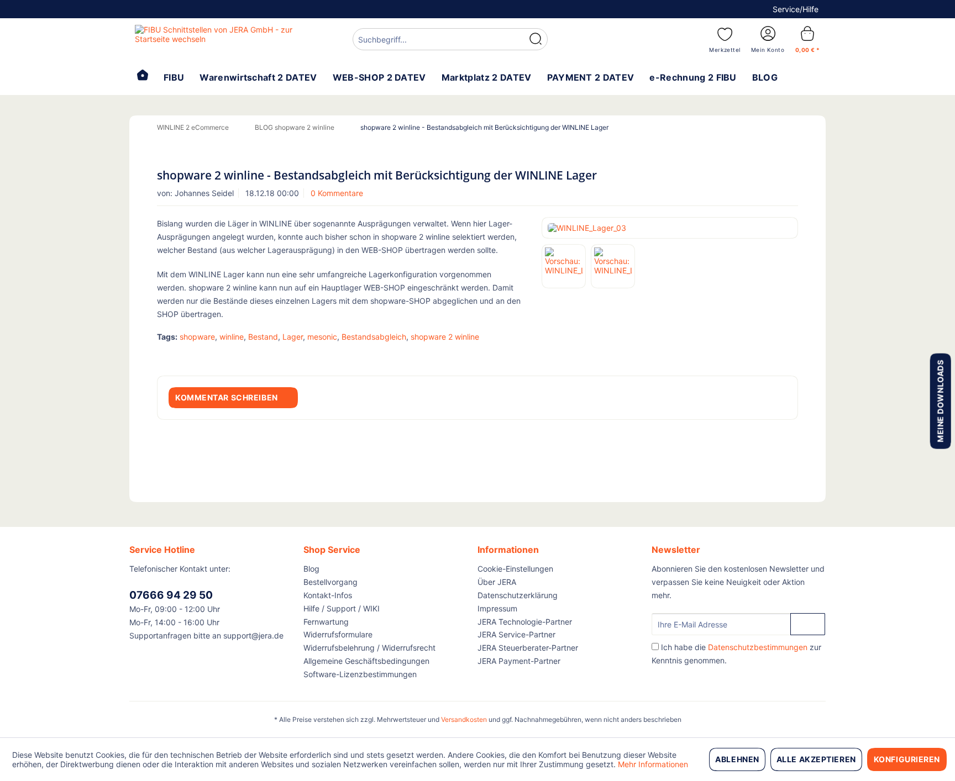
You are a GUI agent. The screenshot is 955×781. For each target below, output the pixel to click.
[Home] (142, 76)
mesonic (322, 336)
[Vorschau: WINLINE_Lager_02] (613, 266)
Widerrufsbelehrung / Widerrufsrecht (369, 647)
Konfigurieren (907, 759)
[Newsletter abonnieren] (807, 624)
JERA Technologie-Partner (525, 621)
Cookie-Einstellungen (515, 568)
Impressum (497, 608)
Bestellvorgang (330, 582)
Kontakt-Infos (327, 595)
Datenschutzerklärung (518, 595)
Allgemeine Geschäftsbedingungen (366, 661)
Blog (311, 568)
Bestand (263, 336)
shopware (197, 336)
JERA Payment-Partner (519, 661)
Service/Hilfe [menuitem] (795, 9)
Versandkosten (464, 719)
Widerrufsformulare (337, 634)
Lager (292, 336)
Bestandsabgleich (374, 336)
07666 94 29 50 (171, 595)
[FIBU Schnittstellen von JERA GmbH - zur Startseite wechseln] (218, 38)
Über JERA (497, 582)
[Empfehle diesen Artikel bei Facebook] (791, 356)
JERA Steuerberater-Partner (528, 647)
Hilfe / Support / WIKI (341, 608)
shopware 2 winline (445, 336)
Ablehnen (737, 759)
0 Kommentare (337, 193)
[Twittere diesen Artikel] (775, 356)
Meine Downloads (939, 401)
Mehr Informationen (653, 764)
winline (231, 336)
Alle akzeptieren (816, 759)
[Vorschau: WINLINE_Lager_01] (564, 266)
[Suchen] (535, 39)
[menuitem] (450, 40)
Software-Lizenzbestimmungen (360, 674)
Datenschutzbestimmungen (757, 647)
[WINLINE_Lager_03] (670, 228)
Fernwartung (326, 621)
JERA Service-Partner (516, 634)
